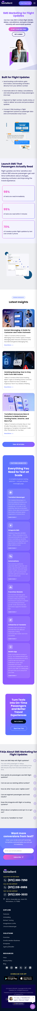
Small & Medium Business (11, 940)
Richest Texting (8, 920)
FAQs (5, 957)
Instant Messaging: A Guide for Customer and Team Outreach (17, 331)
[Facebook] (7, 967)
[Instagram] (11, 967)
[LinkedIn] (30, 967)
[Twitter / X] (21, 967)
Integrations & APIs (9, 923)
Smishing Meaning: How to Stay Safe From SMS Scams (17, 373)
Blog (4, 964)
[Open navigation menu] (34, 3)
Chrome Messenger (9, 926)
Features (6, 914)
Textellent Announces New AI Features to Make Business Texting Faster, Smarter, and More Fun (16, 417)
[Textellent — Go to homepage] (6, 3)
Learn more (12, 517)
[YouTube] (16, 967)
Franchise (6, 937)
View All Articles (18, 444)
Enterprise (6, 943)
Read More (7, 345)
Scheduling (7, 917)
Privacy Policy (7, 961)
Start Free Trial (25, 3)
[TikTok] (25, 967)
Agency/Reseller (8, 947)
